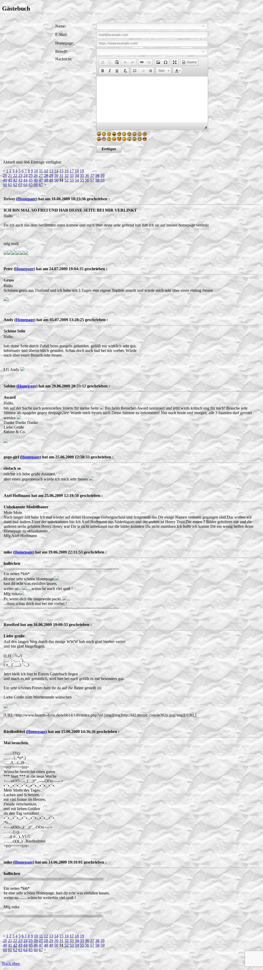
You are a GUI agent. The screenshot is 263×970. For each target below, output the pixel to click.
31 (61, 175)
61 (10, 185)
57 (92, 180)
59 (102, 180)
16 (66, 171)
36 (87, 175)
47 (41, 180)
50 (56, 180)
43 (20, 180)
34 (77, 175)
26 (36, 175)
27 (41, 175)
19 (82, 171)
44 (25, 180)
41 (10, 180)
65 (31, 185)
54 (77, 180)
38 (97, 175)
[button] (102, 62)
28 (46, 175)
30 (56, 175)
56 (87, 180)
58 (97, 180)
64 (25, 185)
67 (41, 185)
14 (56, 171)
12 (46, 171)
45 (31, 180)
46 (36, 180)
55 (82, 180)
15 (61, 171)
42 (15, 180)
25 (31, 175)
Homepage (26, 199)
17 (72, 171)
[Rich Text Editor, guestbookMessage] (152, 99)
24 (25, 175)
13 (51, 171)
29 (51, 175)
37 (92, 175)
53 (72, 180)
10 (36, 171)
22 (15, 175)
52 (66, 180)
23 (20, 175)
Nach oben (11, 963)
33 (72, 175)
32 (66, 175)
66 (36, 185)
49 (51, 180)
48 (46, 180)
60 (5, 185)
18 (77, 171)
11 (41, 171)
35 (82, 175)
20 (5, 175)
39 (102, 175)
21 (10, 175)
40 (5, 180)
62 (15, 185)
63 (20, 185)
